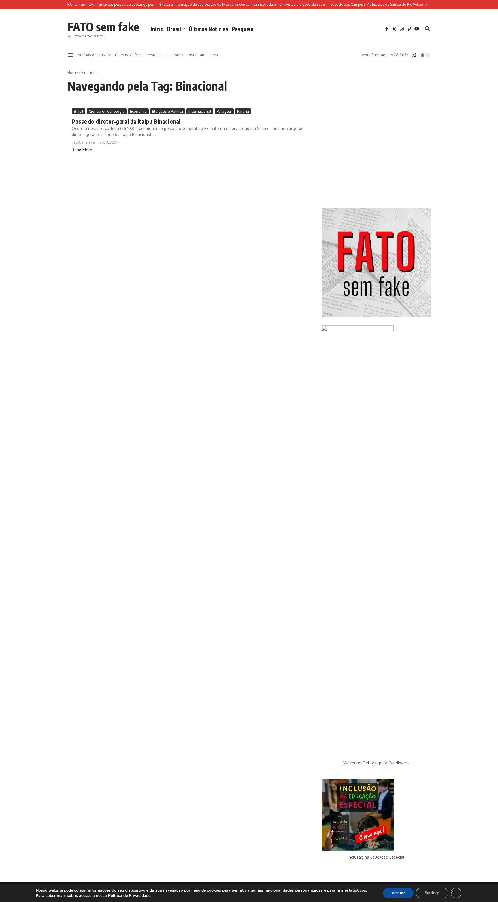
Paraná (243, 111)
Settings (432, 893)
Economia (138, 111)
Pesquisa (242, 28)
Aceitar (398, 893)
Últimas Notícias (208, 28)
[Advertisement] (376, 153)
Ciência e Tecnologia (106, 111)
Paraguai (224, 111)
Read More (82, 149)
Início (157, 28)
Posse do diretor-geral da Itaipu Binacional (126, 121)
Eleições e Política (167, 111)
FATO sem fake (103, 26)
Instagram (196, 54)
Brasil (174, 28)
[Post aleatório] (414, 55)
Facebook (175, 54)
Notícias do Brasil (92, 54)
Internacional (199, 111)
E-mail (215, 54)
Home (72, 72)
